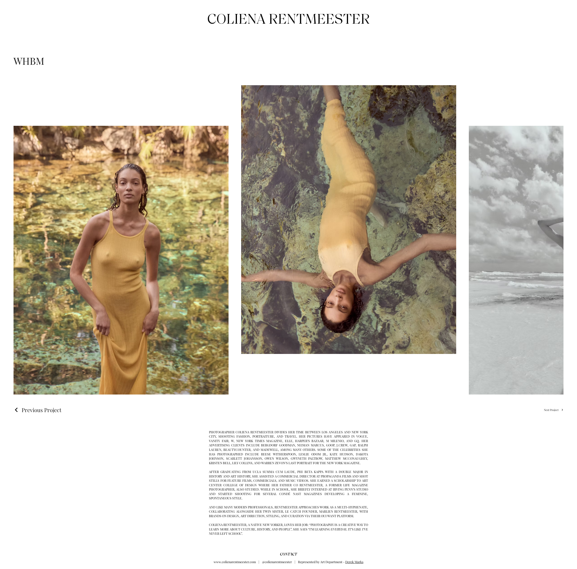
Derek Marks (354, 562)
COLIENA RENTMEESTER (288, 18)
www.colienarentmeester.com (235, 562)
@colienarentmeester (277, 562)
